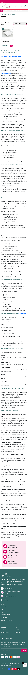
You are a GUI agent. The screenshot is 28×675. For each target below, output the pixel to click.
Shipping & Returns (5, 614)
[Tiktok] (18, 669)
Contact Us (3, 607)
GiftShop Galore (6, 73)
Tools (16, 627)
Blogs (2, 609)
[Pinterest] (15, 669)
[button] (12, 29)
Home (2, 14)
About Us (3, 604)
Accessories (17, 632)
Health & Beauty (7, 14)
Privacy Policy (4, 617)
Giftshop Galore (17, 663)
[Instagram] (12, 669)
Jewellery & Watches (6, 630)
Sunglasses (3, 625)
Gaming (2, 635)
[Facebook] (9, 669)
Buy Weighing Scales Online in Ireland (11, 56)
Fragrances (3, 627)
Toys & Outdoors (19, 630)
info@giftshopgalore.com (10, 596)
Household (17, 625)
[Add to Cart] (11, 46)
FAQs (2, 612)
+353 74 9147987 (9, 588)
